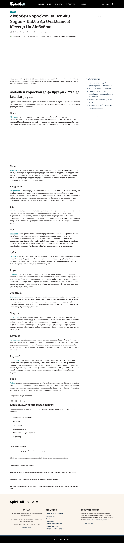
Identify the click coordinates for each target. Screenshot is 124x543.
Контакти (48, 518)
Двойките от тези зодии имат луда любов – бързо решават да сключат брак (39, 458)
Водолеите (14, 360)
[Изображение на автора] (11, 32)
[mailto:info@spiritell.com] (37, 501)
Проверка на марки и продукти (55, 528)
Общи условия (50, 521)
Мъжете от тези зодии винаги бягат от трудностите (30, 451)
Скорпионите (16, 297)
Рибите (13, 383)
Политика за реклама (52, 526)
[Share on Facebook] (20, 401)
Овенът (13, 117)
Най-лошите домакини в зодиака (22, 465)
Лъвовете (14, 234)
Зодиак (82, 4)
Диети (49, 4)
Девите (13, 256)
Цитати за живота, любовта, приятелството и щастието (101, 94)
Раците (13, 211)
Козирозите (15, 340)
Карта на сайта (50, 516)
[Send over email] (16, 401)
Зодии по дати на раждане (100, 88)
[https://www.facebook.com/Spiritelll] (28, 501)
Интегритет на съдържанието (54, 513)
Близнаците (15, 191)
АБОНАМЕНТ (105, 4)
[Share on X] (24, 401)
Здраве (41, 4)
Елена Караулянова (22, 32)
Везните (13, 274)
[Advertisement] (45, 148)
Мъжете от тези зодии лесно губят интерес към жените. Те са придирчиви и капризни (43, 472)
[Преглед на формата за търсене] (112, 4)
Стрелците (15, 317)
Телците (13, 170)
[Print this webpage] (12, 401)
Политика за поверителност (54, 523)
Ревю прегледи (88, 523)
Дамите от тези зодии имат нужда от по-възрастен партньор (34, 479)
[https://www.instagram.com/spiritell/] (32, 501)
